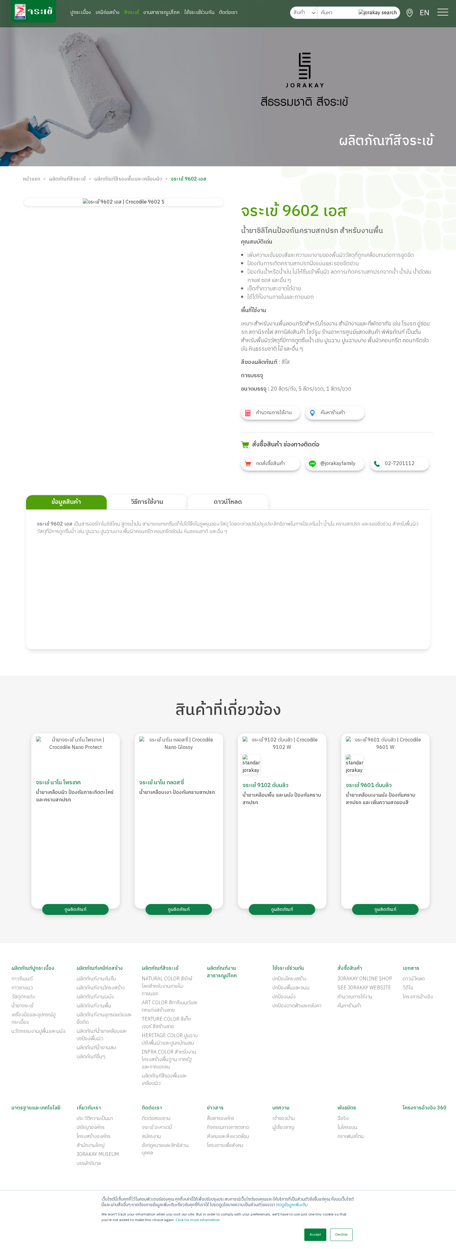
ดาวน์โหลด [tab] (228, 502)
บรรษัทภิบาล (89, 1163)
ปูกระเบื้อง (80, 12)
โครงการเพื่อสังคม (225, 1145)
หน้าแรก (31, 179)
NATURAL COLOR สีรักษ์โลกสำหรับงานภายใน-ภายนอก (167, 986)
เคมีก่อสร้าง (107, 12)
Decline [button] (341, 1235)
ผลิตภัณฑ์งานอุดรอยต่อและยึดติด (104, 1018)
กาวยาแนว (22, 988)
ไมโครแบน (347, 1127)
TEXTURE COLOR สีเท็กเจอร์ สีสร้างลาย (166, 1023)
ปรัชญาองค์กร (91, 1127)
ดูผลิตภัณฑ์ (76, 909)
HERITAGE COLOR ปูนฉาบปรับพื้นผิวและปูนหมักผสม (170, 1039)
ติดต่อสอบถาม (156, 1118)
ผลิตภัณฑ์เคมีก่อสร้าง (100, 968)
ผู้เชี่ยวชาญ (283, 1127)
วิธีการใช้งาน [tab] (147, 502)
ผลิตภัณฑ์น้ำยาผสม (96, 1048)
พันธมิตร (347, 1108)
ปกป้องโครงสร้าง (289, 979)
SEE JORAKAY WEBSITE (364, 988)
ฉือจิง (343, 1118)
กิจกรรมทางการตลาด (228, 1127)
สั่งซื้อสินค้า (350, 968)
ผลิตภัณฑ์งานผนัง (95, 997)
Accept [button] (315, 1235)
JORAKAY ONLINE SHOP (365, 979)
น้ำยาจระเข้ (22, 1006)
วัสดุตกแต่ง (23, 997)
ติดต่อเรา (228, 12)
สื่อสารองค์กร (220, 1118)
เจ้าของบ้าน (283, 1118)
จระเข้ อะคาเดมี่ (157, 1127)
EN (424, 13)
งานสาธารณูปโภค (161, 12)
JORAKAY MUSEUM (98, 1154)
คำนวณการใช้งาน (355, 997)
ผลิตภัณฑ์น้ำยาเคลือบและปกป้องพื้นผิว (102, 1035)
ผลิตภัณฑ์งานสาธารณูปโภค (222, 972)
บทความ (280, 1108)
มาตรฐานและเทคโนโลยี (35, 1108)
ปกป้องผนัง (284, 997)
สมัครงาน (151, 1136)
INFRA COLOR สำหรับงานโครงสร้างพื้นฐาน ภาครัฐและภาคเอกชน (169, 1060)
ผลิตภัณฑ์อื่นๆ (91, 1057)
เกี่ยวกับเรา (89, 1108)
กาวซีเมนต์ (22, 979)
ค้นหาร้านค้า (349, 1006)
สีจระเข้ (131, 12)
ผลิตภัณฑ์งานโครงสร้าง (101, 988)
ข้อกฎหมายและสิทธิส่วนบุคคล (165, 1149)
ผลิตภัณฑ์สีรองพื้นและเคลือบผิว (128, 179)
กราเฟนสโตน (351, 1136)
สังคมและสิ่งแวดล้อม (228, 1136)
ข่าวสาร (215, 1108)
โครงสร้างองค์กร (93, 1136)
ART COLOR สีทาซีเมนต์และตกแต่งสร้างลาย (170, 1006)
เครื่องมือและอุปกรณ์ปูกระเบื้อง (33, 1018)
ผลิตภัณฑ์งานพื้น (94, 1006)
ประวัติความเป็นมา (95, 1118)
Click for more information (198, 1220)
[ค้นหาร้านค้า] (409, 13)
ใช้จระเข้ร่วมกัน (199, 12)
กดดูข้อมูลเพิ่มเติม (292, 1205)
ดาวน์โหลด (414, 979)
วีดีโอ (408, 988)
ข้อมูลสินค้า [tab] (66, 502)
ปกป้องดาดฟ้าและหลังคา (296, 1006)
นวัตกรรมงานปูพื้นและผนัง (38, 1031)
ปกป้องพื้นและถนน (291, 988)
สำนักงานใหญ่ (91, 1145)
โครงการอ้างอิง (418, 997)
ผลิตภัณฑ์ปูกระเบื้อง (32, 968)
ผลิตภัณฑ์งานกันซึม (96, 979)
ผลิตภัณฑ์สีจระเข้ (67, 179)
